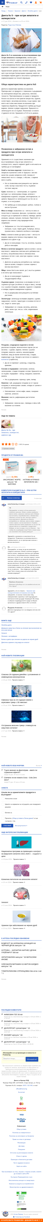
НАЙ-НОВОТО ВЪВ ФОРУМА (12, 765)
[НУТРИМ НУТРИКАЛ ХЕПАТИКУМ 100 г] (31, 466)
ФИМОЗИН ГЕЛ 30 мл (13, 1014)
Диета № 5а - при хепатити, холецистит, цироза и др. (10, 432)
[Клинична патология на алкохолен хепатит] (21, 870)
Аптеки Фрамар (18, 1214)
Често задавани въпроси (21, 1163)
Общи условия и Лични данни (22, 818)
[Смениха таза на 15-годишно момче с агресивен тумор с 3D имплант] (21, 691)
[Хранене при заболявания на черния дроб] (21, 916)
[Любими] (31, 2)
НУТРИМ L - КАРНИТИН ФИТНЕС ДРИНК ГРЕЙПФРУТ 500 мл (18, 951)
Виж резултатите (20, 825)
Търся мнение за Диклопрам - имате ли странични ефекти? (20, 771)
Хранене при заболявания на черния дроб (19, 925)
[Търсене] (21, 2)
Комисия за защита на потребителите (21, 1184)
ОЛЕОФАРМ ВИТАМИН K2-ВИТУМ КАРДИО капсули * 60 (19, 965)
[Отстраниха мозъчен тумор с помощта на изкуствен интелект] (21, 716)
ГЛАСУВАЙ (7, 825)
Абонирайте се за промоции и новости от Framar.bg (19, 1054)
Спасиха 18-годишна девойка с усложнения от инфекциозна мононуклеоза (20, 676)
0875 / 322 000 (28, 1085)
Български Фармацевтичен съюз (21, 1177)
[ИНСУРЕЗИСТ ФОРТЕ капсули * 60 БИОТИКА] (12, 466)
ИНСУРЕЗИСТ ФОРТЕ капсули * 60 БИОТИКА (12, 482)
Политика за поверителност (21, 1132)
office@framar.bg (21, 1089)
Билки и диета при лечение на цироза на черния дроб (19, 639)
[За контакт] (26, 2)
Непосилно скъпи (11, 798)
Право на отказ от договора (21, 1139)
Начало (10, 11)
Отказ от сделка (21, 1156)
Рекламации (22, 1142)
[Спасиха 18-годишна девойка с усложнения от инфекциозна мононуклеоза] (21, 666)
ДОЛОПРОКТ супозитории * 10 (17, 1028)
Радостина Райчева (14, 25)
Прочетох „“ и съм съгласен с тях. (21, 819)
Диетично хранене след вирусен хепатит (15, 642)
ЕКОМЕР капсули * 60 (13, 1021)
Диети (24, 11)
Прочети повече (17, 680)
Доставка (21, 1146)
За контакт (21, 1092)
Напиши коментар (13, 498)
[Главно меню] (2, 2)
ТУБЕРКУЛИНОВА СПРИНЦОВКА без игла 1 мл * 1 (21, 972)
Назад (3, 11)
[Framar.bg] (9, 2)
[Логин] (35, 2)
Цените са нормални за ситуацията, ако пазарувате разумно (23, 805)
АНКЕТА (4, 788)
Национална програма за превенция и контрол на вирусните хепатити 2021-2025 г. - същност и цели (21, 853)
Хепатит (4, 633)
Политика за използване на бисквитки (21, 1136)
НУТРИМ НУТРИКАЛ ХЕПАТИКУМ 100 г (31, 481)
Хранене (17, 11)
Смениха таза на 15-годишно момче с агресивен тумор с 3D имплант (17, 701)
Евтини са (8, 812)
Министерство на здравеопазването (21, 1187)
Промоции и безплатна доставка (21, 1159)
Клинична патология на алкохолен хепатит (19, 879)
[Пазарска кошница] (40, 2)
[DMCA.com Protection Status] (21, 1209)
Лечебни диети (33, 11)
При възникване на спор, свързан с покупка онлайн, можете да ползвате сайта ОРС (21, 1172)
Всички (38, 765)
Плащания (21, 1149)
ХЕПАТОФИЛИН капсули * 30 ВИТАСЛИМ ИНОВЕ (18, 958)
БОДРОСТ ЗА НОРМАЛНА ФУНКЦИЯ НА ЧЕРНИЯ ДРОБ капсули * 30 (18, 944)
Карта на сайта (21, 1166)
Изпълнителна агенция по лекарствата (21, 1180)
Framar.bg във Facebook (22, 1217)
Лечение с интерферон (9, 636)
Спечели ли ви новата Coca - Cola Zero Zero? (20, 779)
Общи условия (21, 1129)
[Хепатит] (21, 893)
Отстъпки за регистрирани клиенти (21, 1153)
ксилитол (5, 359)
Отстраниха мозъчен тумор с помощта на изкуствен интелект (18, 726)
